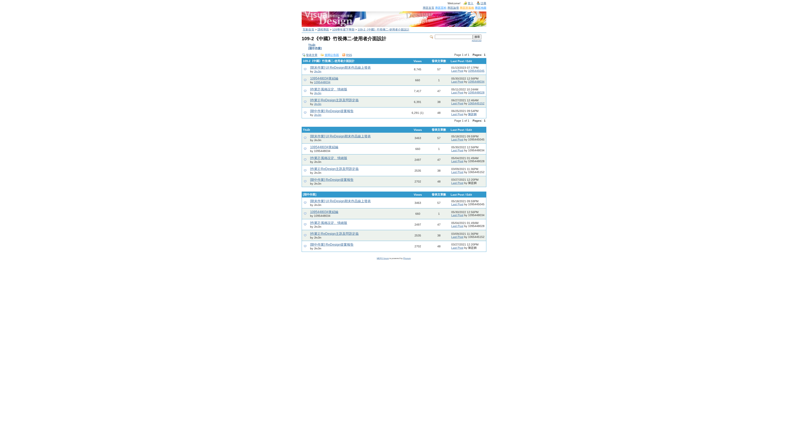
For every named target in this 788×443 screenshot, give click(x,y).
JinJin (317, 71)
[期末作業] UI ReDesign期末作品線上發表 (340, 67)
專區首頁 (428, 7)
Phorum (407, 258)
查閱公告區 (332, 55)
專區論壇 (453, 7)
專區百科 (441, 7)
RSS (349, 55)
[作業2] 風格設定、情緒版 (328, 89)
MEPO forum (383, 258)
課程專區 (323, 29)
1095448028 (476, 92)
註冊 (483, 3)
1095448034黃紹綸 (324, 78)
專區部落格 (467, 7)
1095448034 (322, 82)
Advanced (476, 40)
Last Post (457, 70)
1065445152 (476, 103)
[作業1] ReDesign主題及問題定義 (334, 100)
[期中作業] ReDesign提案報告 (332, 111)
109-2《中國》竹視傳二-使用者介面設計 (383, 29)
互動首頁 (308, 29)
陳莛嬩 (472, 114)
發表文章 (311, 55)
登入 (470, 3)
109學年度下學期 (343, 29)
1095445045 (476, 70)
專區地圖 (480, 7)
